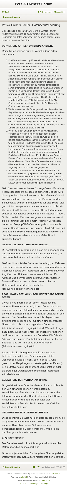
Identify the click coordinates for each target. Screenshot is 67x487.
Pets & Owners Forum (33, 4)
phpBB (24, 477)
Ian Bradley (54, 474)
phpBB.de (46, 480)
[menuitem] (5, 12)
